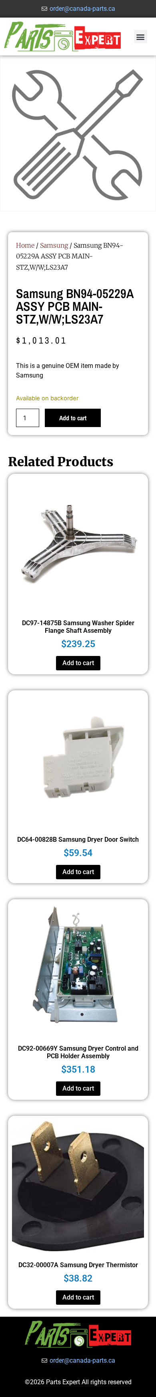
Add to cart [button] (78, 663)
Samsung (54, 245)
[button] (140, 36)
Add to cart (72, 417)
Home (25, 245)
